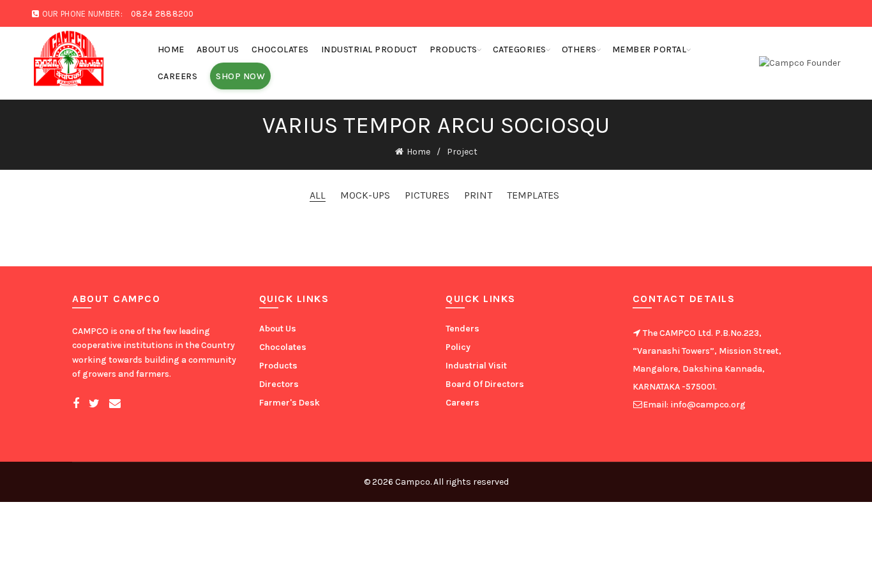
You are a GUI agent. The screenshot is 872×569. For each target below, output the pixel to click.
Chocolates (280, 49)
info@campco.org (707, 404)
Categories (519, 49)
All (318, 195)
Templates (533, 195)
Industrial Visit (476, 365)
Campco (412, 481)
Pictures (427, 195)
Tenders (462, 328)
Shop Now (240, 76)
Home (171, 49)
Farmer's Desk (289, 402)
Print (478, 195)
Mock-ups (365, 195)
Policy (458, 347)
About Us (218, 49)
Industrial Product (369, 49)
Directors (279, 384)
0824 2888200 (162, 14)
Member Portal (649, 49)
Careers (178, 76)
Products (453, 49)
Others (579, 49)
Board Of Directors (485, 384)
